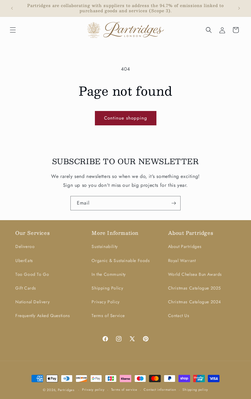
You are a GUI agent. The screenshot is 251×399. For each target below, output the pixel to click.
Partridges (66, 389)
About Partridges (185, 246)
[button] (13, 30)
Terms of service (124, 389)
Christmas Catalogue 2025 (194, 288)
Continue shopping (125, 118)
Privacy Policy (105, 302)
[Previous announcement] (12, 8)
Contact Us (178, 315)
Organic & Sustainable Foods (121, 260)
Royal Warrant (182, 260)
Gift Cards (25, 288)
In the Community (109, 274)
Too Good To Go (32, 274)
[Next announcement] (239, 8)
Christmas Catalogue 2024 (194, 302)
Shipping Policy (107, 288)
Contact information (160, 389)
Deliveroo (25, 246)
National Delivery (32, 302)
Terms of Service (108, 315)
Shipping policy (195, 389)
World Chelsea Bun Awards (195, 274)
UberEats (24, 260)
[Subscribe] (173, 203)
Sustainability (105, 246)
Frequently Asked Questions (42, 315)
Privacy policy (93, 389)
